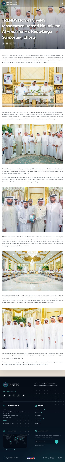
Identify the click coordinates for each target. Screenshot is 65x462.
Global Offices (38, 418)
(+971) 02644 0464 (8, 423)
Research (37, 412)
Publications (38, 415)
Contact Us (45, 458)
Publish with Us (39, 409)
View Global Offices (8, 449)
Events (36, 423)
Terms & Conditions (53, 458)
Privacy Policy (60, 458)
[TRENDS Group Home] (9, 3)
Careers (37, 420)
